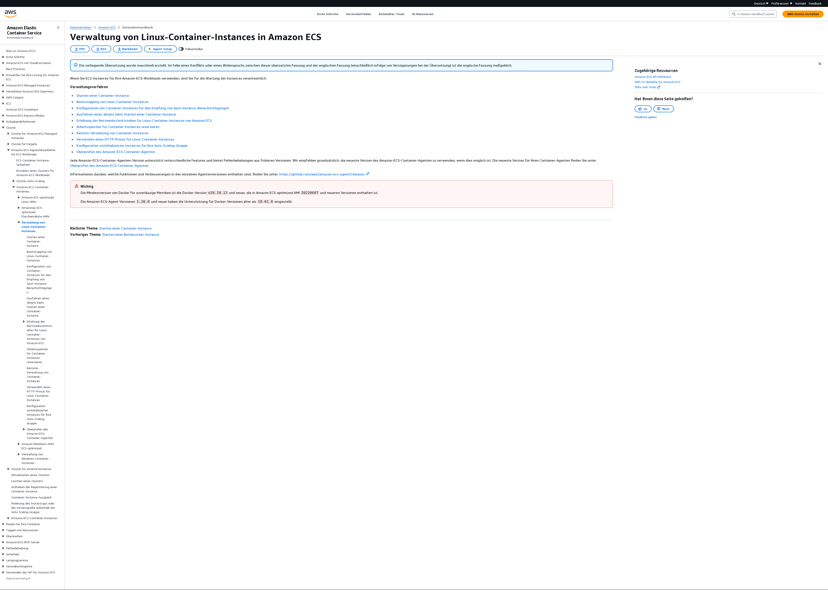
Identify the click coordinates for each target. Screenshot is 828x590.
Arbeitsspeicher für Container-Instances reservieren (118, 127)
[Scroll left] (314, 14)
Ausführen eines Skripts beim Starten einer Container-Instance (126, 114)
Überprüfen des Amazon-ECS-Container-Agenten (116, 152)
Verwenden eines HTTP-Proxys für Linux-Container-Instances (125, 139)
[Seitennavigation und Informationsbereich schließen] (820, 63)
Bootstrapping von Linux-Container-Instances (113, 102)
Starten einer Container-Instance (103, 95)
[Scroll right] (436, 14)
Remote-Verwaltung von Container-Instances (113, 133)
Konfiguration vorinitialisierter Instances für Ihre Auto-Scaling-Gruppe (132, 145)
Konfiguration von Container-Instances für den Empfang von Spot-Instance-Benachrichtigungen (153, 108)
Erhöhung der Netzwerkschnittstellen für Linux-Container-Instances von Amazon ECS (144, 120)
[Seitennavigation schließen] (58, 27)
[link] (137, 27)
